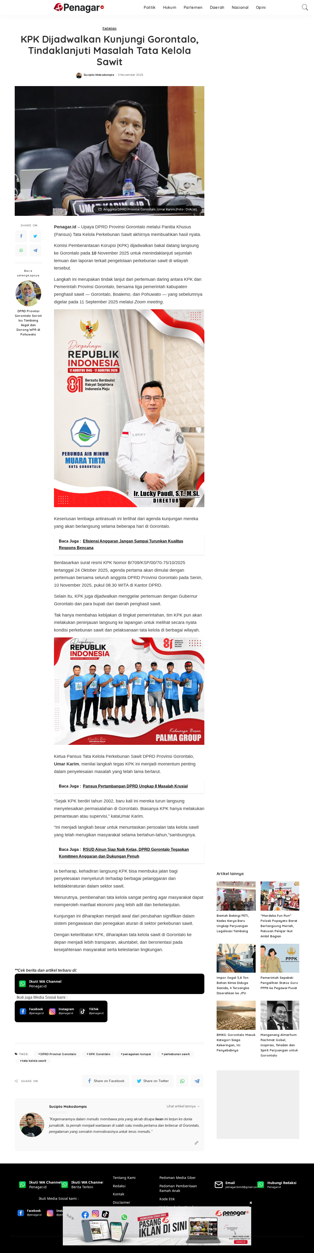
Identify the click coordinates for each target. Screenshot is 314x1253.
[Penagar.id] (55, 7)
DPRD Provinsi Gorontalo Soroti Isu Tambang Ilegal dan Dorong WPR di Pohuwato (28, 322)
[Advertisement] (258, 1104)
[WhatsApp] (21, 250)
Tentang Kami (124, 1177)
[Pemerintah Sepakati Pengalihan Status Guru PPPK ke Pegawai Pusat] (280, 958)
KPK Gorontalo (99, 1054)
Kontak (118, 1194)
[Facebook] (21, 236)
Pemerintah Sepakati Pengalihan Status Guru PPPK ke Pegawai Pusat (279, 983)
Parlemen (110, 28)
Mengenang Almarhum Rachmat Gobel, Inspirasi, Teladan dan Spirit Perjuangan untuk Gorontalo (279, 1045)
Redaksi (119, 1186)
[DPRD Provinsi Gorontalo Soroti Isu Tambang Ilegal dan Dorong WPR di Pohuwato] (28, 293)
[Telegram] (35, 250)
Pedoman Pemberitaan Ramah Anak (178, 1188)
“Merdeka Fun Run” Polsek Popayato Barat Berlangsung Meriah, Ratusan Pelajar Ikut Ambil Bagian (279, 926)
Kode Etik (167, 1199)
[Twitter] (35, 236)
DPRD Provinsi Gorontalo (58, 1054)
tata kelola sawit (34, 1060)
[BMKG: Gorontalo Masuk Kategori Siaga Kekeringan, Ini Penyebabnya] (236, 1015)
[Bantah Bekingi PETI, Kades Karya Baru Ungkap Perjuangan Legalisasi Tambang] (236, 896)
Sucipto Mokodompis (99, 75)
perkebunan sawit (177, 1054)
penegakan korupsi (137, 1054)
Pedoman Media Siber (177, 1177)
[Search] (305, 7)
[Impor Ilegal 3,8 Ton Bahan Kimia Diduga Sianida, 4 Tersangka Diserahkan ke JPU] (236, 958)
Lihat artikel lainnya (181, 1106)
